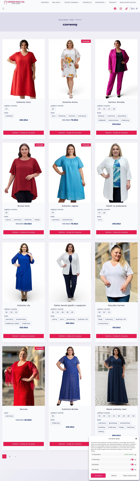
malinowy (130, 427)
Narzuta (23, 409)
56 (114, 109)
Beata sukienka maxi (116, 409)
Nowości (45, 2)
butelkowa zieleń (12, 323)
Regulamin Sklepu (128, 2)
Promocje (87, 2)
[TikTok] (126, 8)
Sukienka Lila (23, 305)
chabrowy (125, 120)
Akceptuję (98, 475)
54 (6, 109)
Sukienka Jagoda (70, 206)
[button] (136, 439)
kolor (6, 113)
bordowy (101, 427)
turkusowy (82, 116)
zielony (101, 431)
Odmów (114, 475)
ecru (53, 116)
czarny (8, 220)
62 (133, 416)
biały (100, 319)
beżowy (101, 116)
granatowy (122, 116)
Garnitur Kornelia (116, 102)
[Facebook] (115, 8)
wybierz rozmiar (10, 106)
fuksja (37, 220)
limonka (72, 116)
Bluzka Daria (24, 206)
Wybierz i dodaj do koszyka (23, 133)
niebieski (9, 116)
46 (6, 312)
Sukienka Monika (70, 409)
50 (53, 109)
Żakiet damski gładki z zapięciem (70, 305)
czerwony (111, 116)
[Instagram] (120, 8)
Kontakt (112, 2)
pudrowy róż (83, 319)
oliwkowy (62, 116)
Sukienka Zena (23, 102)
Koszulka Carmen (116, 305)
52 (104, 109)
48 (11, 312)
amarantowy (113, 120)
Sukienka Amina (70, 102)
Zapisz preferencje (129, 475)
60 (72, 312)
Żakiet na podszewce (116, 206)
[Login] (137, 9)
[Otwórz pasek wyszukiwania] (3, 9)
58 (104, 213)
